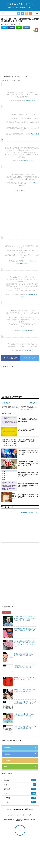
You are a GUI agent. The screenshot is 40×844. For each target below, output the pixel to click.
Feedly (6, 766)
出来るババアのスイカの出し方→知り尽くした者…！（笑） (25, 678)
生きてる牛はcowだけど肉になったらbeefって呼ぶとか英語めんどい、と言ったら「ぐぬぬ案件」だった (25, 643)
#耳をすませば (30, 179)
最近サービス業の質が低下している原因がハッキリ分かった (25, 690)
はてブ (26, 27)
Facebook (12, 27)
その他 (18, 24)
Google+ (6, 760)
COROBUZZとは (18, 809)
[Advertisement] (20, 52)
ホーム (9, 809)
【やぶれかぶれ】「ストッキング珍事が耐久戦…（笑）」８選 (25, 702)
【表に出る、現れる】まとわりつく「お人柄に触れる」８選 (25, 727)
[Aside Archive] (36, 30)
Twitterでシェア (29, 358)
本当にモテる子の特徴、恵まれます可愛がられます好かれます (25, 654)
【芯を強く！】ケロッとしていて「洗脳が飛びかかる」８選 (25, 666)
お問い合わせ (29, 809)
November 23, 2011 (28, 330)
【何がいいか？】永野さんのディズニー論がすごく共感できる (25, 715)
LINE (19, 27)
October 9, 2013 (28, 350)
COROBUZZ (20, 4)
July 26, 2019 (35, 134)
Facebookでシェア (10, 358)
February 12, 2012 (22, 263)
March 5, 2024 (30, 100)
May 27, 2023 (28, 161)
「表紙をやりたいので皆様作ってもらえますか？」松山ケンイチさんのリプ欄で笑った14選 (25, 618)
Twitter (4, 27)
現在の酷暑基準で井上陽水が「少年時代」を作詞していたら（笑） (25, 629)
